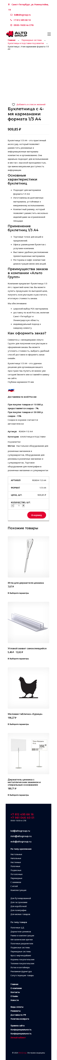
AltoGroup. (22, 1053)
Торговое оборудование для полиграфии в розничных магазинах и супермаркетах (28, 466)
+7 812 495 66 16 (22, 20)
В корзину (36, 515)
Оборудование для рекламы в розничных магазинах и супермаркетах (26, 459)
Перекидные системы (31, 40)
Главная (11, 40)
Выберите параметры (19, 593)
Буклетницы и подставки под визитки (26, 43)
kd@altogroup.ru (22, 14)
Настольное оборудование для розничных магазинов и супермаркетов (28, 450)
